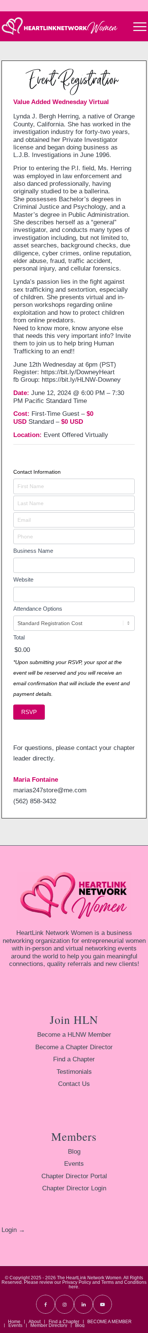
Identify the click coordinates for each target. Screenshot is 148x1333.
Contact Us (74, 1083)
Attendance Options (37, 608)
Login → (13, 1229)
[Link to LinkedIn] (83, 1304)
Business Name (33, 551)
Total (19, 637)
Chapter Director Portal (74, 1176)
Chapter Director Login (74, 1188)
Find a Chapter (74, 1059)
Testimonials (74, 1071)
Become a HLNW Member (74, 1034)
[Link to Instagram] (64, 1304)
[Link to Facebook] (45, 1304)
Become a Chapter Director (74, 1047)
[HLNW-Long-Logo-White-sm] (60, 26)
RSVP (29, 712)
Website (23, 579)
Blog (74, 1151)
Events (74, 1163)
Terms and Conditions (123, 1282)
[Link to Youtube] (102, 1304)
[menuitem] (136, 26)
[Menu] (136, 26)
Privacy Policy (76, 1282)
